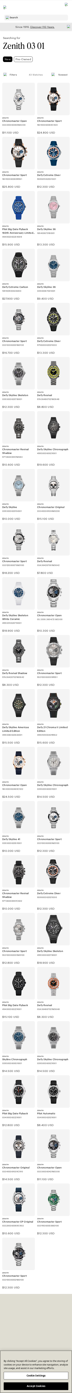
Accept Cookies (36, 1386)
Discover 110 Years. (42, 27)
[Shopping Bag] (66, 7)
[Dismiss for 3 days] (67, 26)
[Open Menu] (5, 7)
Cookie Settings (36, 1375)
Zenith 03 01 (23, 46)
